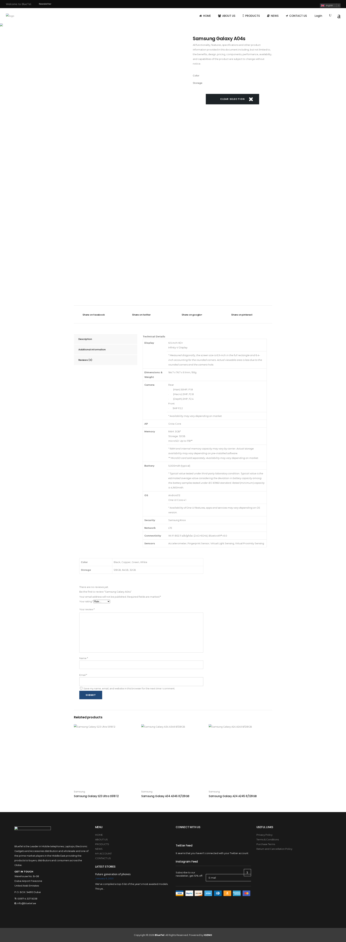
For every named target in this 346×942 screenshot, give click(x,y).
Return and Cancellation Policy (274, 848)
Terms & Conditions (267, 839)
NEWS (99, 848)
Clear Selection (232, 99)
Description (85, 339)
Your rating (86, 601)
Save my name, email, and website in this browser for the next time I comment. (129, 688)
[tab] (105, 339)
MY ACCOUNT (103, 853)
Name (83, 658)
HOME (99, 834)
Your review (87, 609)
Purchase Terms (265, 844)
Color (196, 75)
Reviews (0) (85, 360)
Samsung (79, 791)
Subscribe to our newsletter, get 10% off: (189, 874)
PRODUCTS (102, 844)
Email (83, 674)
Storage (197, 82)
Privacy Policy (264, 834)
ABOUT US (101, 839)
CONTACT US (103, 858)
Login (318, 15)
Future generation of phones (113, 874)
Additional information (92, 349)
